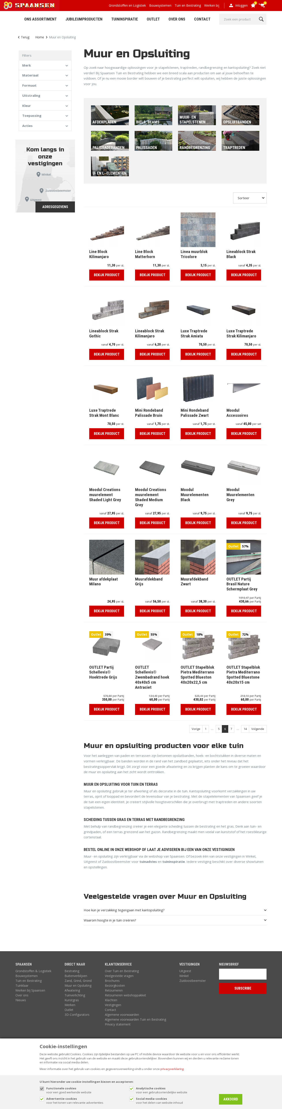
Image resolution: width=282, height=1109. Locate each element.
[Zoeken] (261, 19)
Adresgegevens (55, 207)
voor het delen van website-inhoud (159, 1101)
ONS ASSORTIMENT (40, 19)
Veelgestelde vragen (119, 976)
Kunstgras (72, 1000)
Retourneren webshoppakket (125, 995)
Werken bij (211, 5)
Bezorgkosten (115, 985)
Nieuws (20, 1000)
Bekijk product (107, 275)
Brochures (112, 981)
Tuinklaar (21, 985)
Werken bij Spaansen (30, 990)
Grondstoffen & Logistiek (33, 971)
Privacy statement (118, 1024)
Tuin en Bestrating (188, 5)
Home (39, 37)
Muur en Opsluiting (78, 985)
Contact (202, 19)
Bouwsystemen (160, 5)
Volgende (257, 729)
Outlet (153, 19)
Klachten (111, 1000)
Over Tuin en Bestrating (122, 971)
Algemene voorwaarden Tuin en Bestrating (135, 1019)
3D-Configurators (77, 1014)
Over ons (21, 995)
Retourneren (114, 990)
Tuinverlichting (75, 995)
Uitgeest (185, 971)
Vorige (196, 729)
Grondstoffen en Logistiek (127, 5)
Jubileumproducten (83, 19)
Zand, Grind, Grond (78, 981)
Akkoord (230, 1099)
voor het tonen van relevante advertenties (74, 1101)
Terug (25, 37)
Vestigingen (113, 1005)
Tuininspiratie (124, 19)
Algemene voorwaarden (122, 1014)
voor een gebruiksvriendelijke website (161, 1090)
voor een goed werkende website (68, 1090)
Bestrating (72, 971)
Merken (70, 1005)
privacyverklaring (172, 1069)
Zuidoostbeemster (192, 981)
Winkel (184, 976)
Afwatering (72, 990)
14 (245, 729)
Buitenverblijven (76, 976)
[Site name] (29, 5)
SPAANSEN (23, 964)
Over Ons (177, 19)
